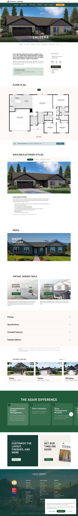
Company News (57, 485)
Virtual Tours (44, 44)
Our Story (27, 494)
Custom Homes (29, 486)
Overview (21, 44)
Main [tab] (39, 89)
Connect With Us (57, 494)
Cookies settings (52, 511)
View (15, 254)
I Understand (61, 511)
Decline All (70, 511)
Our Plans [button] (16, 4)
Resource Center (43, 491)
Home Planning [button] (32, 4)
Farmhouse (36, 159)
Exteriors (33, 44)
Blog (41, 492)
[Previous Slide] (3, 23)
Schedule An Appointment (59, 495)
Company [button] (55, 1)
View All (60, 359)
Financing (41, 489)
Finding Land (42, 483)
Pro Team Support (29, 501)
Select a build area (57, 56)
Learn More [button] (15, 459)
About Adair (56, 482)
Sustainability (28, 499)
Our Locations (42, 501)
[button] (40, 71)
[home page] (15, 1)
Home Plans (28, 482)
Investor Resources (43, 485)
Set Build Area (62, 1)
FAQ (41, 495)
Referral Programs (57, 488)
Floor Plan (26, 44)
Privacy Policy (23, 513)
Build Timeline (42, 482)
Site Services (42, 486)
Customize (59, 143)
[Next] (71, 414)
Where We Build (24, 4)
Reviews (27, 502)
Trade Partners (56, 486)
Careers (55, 483)
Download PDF (55, 69)
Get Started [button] (60, 4)
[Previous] (7, 372)
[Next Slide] (75, 23)
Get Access (15, 293)
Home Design (42, 488)
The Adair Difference (29, 495)
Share (53, 72)
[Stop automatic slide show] (1, 8)
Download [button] (48, 459)
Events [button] (45, 4)
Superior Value (28, 498)
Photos (38, 44)
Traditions (30, 159)
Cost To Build (55, 66)
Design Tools (51, 44)
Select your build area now (32, 214)
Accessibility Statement (31, 513)
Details (57, 44)
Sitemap (38, 513)
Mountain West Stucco (45, 159)
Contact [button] (51, 4)
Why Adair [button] (40, 4)
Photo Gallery (28, 483)
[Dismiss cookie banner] (74, 501)
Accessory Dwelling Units (30, 488)
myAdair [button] (68, 1)
